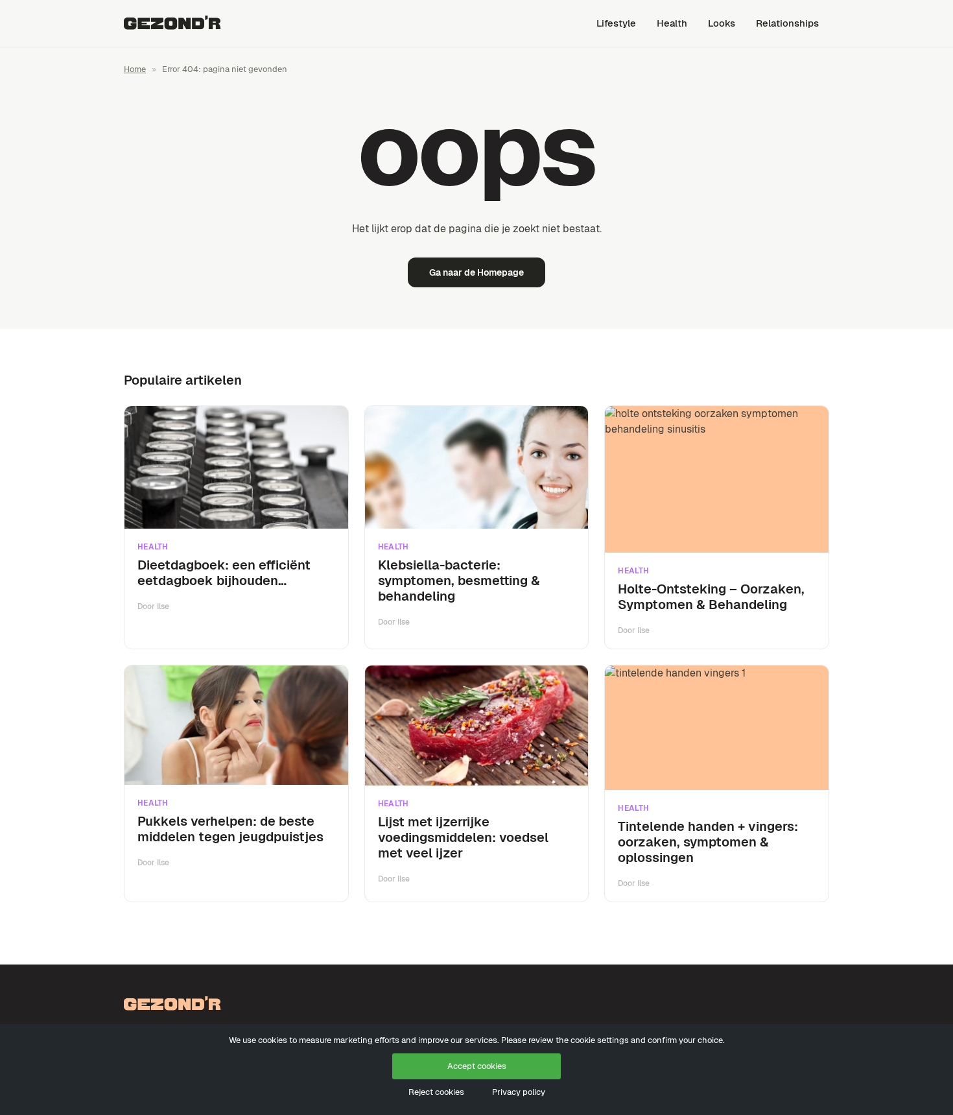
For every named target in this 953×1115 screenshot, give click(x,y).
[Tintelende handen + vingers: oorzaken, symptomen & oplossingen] (717, 727)
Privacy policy (518, 1091)
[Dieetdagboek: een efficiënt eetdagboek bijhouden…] (236, 467)
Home (135, 69)
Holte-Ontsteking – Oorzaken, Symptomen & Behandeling (711, 597)
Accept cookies (476, 1066)
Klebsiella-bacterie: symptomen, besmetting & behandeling (459, 581)
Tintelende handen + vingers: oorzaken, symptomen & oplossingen (708, 842)
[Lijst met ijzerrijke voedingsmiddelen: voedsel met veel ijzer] (477, 725)
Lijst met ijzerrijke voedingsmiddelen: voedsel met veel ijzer (463, 837)
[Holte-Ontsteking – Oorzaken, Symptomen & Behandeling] (717, 479)
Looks (721, 23)
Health (672, 23)
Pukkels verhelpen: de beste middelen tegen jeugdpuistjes (230, 829)
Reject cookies (436, 1091)
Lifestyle (616, 23)
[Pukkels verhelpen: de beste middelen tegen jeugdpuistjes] (236, 725)
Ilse (163, 606)
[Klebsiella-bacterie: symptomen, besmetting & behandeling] (477, 467)
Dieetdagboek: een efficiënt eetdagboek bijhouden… (224, 573)
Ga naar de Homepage (476, 272)
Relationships (787, 23)
